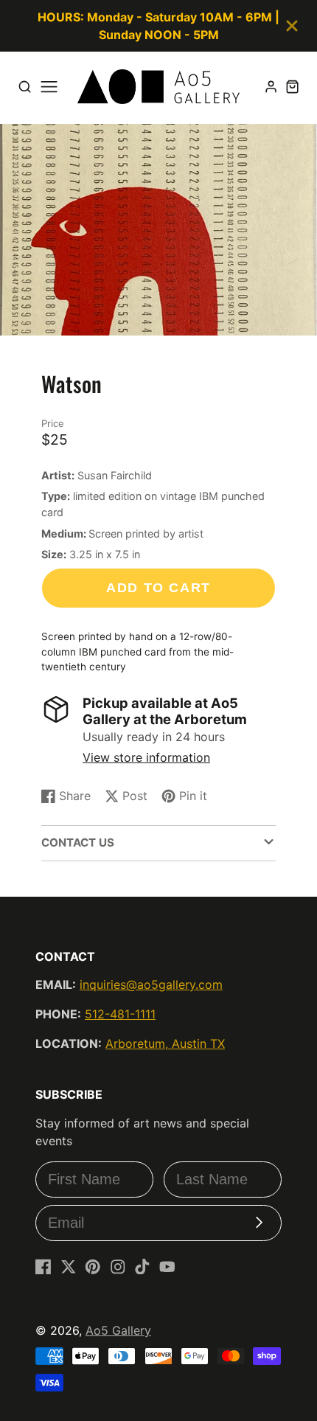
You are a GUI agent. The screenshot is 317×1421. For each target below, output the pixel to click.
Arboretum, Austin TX (165, 1043)
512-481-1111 (120, 1014)
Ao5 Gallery (118, 1330)
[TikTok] (142, 1267)
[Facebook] (43, 1267)
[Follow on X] (68, 1267)
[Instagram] (118, 1267)
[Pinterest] (93, 1267)
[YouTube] (167, 1267)
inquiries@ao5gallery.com (151, 984)
